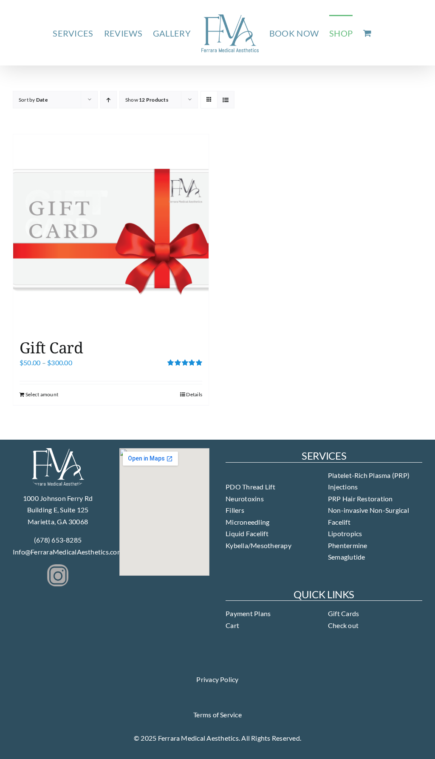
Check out (343, 625)
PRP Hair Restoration (360, 499)
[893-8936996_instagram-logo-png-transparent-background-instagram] (57, 567)
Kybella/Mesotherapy (258, 545)
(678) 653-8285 (58, 540)
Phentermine (347, 545)
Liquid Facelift (247, 533)
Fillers (235, 510)
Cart (232, 625)
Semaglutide (346, 557)
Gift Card (51, 347)
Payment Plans (248, 613)
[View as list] (226, 99)
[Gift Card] (111, 232)
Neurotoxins (245, 499)
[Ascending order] (108, 99)
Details (194, 394)
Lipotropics (345, 533)
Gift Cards (343, 613)
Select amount (41, 394)
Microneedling (247, 522)
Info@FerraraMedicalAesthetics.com (68, 552)
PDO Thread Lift (250, 487)
